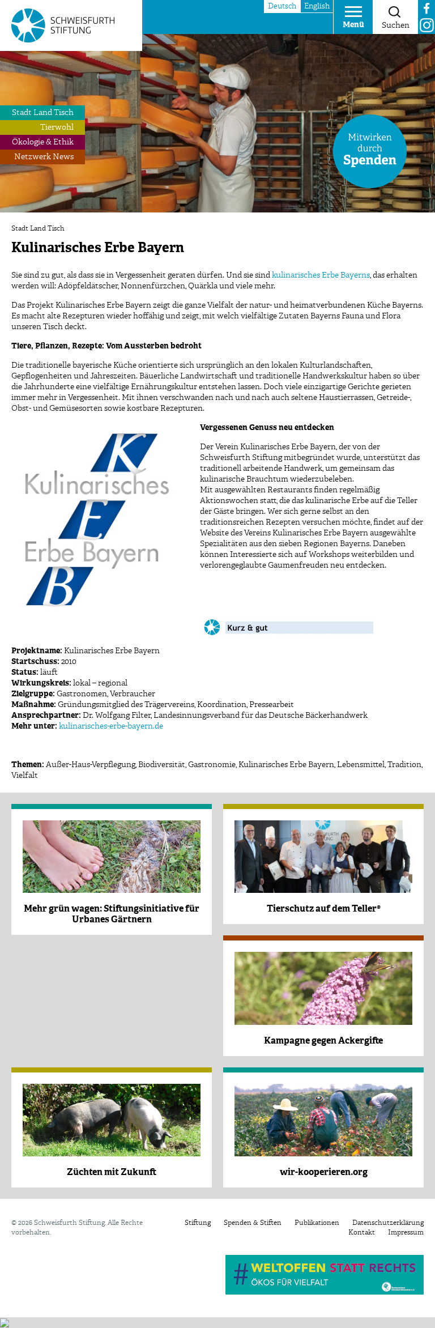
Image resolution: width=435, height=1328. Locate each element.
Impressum (406, 1232)
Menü (353, 25)
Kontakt (361, 1232)
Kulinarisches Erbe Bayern (286, 765)
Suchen (396, 25)
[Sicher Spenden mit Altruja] (4, 1322)
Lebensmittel (361, 765)
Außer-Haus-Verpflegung (90, 765)
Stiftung (198, 1223)
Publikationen (317, 1223)
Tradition (404, 765)
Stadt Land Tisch (43, 113)
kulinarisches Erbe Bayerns (321, 275)
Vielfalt (24, 776)
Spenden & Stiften (253, 1223)
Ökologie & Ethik (43, 142)
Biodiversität (161, 765)
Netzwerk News (44, 157)
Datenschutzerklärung (388, 1223)
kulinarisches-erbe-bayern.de (111, 726)
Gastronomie (212, 765)
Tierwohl (57, 127)
